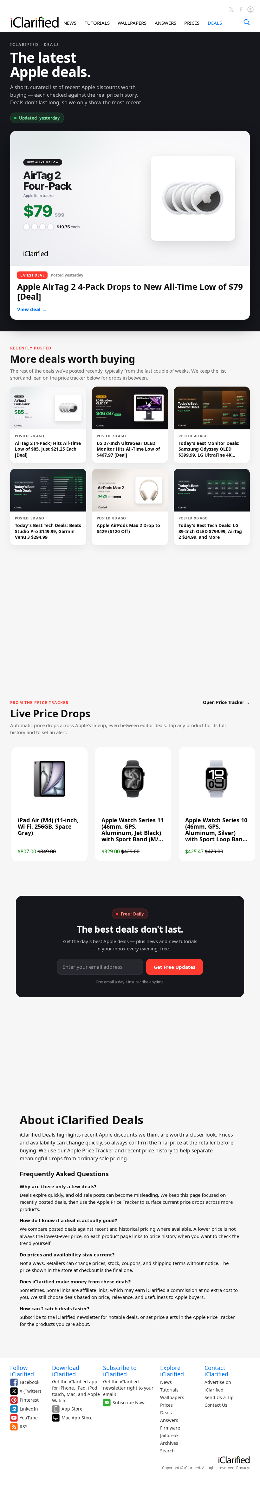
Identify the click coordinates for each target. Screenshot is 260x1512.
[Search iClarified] (247, 22)
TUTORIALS (97, 23)
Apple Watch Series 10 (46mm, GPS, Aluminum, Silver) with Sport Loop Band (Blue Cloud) (216, 832)
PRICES (191, 23)
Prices (166, 1405)
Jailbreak (169, 1435)
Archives (169, 1443)
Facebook (29, 1382)
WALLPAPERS (132, 23)
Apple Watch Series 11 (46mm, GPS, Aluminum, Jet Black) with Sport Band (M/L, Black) (132, 832)
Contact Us (216, 1405)
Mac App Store (77, 1418)
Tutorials (169, 1390)
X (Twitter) (30, 1391)
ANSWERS (165, 23)
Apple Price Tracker (118, 1202)
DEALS (215, 23)
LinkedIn (29, 1409)
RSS (24, 1427)
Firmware (170, 1428)
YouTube (29, 1418)
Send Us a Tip (219, 1397)
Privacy (242, 1467)
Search (167, 1451)
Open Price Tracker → (226, 702)
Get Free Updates (174, 967)
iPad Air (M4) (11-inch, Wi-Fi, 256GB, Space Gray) (48, 826)
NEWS (69, 23)
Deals (166, 1413)
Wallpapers (172, 1397)
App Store (72, 1409)
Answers (169, 1420)
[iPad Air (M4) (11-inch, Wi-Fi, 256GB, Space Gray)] (49, 798)
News (166, 1382)
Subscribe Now (129, 1402)
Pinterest (29, 1400)
